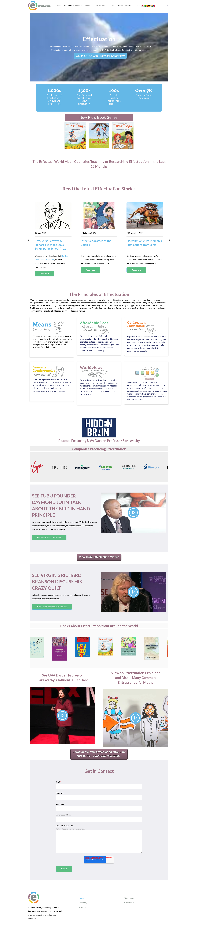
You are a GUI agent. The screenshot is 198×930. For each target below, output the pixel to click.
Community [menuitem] (129, 898)
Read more (44, 274)
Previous (28, 240)
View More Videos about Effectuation (52, 607)
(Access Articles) (84, 106)
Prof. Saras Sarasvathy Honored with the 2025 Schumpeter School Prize (50, 244)
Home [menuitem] (81, 898)
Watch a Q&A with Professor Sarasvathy (100, 55)
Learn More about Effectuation (49, 537)
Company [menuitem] (82, 902)
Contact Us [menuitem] (129, 902)
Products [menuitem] (82, 907)
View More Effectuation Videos (99, 557)
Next (169, 240)
